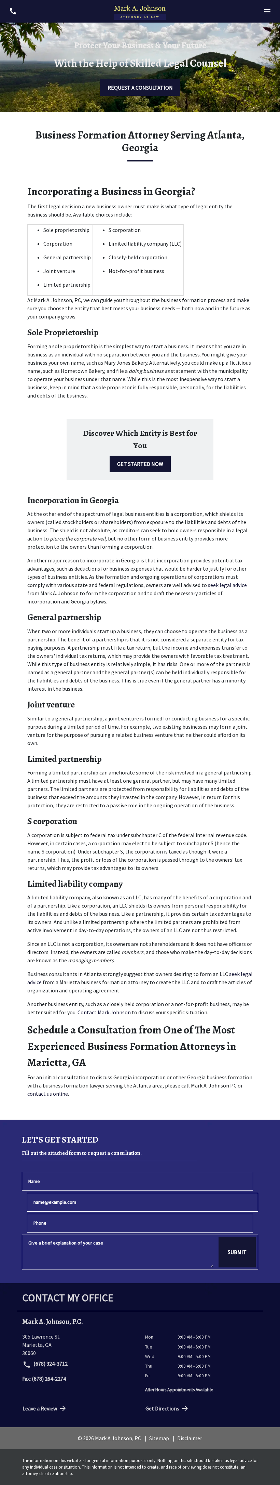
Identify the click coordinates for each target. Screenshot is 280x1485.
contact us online (47, 1093)
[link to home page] (140, 11)
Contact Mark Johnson (105, 1012)
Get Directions (162, 1408)
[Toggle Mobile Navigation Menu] (267, 11)
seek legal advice (227, 585)
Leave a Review (40, 1408)
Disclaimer (189, 1438)
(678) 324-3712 (50, 1363)
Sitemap (159, 1438)
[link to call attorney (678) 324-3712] (12, 11)
